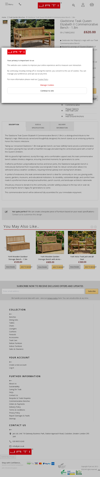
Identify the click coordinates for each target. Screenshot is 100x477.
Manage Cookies (47, 85)
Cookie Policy (43, 79)
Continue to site (47, 90)
